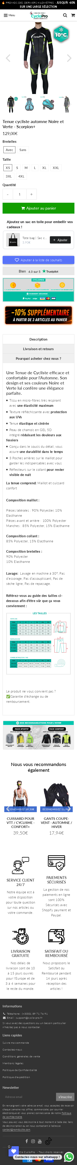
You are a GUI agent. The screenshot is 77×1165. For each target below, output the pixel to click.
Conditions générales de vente (21, 1056)
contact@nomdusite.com (16, 1129)
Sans (22, 150)
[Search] (65, 15)
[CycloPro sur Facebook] (27, 1141)
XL (44, 168)
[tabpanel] (10, 104)
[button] (38, 260)
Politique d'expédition (16, 1077)
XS (8, 168)
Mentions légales (13, 1063)
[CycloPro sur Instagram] (33, 1141)
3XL (9, 176)
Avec (9, 150)
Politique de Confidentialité (20, 1070)
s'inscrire (65, 1097)
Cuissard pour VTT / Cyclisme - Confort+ (21, 822)
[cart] (73, 15)
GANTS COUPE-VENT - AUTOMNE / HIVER (56, 822)
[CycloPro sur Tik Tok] (48, 1144)
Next (69, 57)
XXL (56, 168)
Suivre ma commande (16, 1042)
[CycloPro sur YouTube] (40, 1141)
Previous (8, 57)
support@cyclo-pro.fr (29, 1017)
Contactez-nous (12, 1049)
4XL (21, 176)
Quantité (9, 185)
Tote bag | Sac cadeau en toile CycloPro (34, 238)
